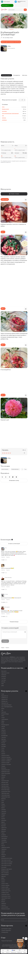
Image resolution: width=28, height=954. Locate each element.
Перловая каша (5, 793)
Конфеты (3, 834)
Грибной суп (4, 697)
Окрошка (3, 712)
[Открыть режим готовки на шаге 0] (25, 199)
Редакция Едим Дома (6, 940)
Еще (25, 469)
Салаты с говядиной (6, 759)
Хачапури (3, 820)
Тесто (2, 800)
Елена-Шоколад (8, 577)
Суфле (3, 853)
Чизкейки (3, 840)
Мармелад (4, 842)
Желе (2, 843)
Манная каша (4, 782)
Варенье (3, 876)
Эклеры (3, 851)
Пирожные (4, 838)
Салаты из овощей (6, 764)
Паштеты (3, 737)
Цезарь (3, 777)
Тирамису (3, 849)
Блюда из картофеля (6, 869)
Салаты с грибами (5, 760)
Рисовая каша (5, 784)
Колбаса (3, 732)
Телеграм (3, 674)
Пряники (3, 829)
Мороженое (4, 836)
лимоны (4, 118)
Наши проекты (7, 926)
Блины (3, 807)
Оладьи (3, 815)
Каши (2, 779)
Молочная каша (5, 789)
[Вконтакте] (2, 477)
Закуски (3, 730)
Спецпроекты (4, 932)
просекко (4, 111)
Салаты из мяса (5, 755)
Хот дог (3, 742)
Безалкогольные (5, 908)
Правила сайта (5, 946)
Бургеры (3, 739)
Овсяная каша (5, 786)
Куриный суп (4, 696)
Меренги (3, 854)
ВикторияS (7, 607)
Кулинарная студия (6, 928)
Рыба (2, 723)
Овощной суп (4, 703)
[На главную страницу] (4, 9)
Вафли (3, 822)
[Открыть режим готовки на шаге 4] (25, 395)
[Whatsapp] (12, 477)
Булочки (3, 825)
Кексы (2, 816)
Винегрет (3, 768)
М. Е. (6, 547)
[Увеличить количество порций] (24, 100)
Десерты (3, 831)
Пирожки (3, 811)
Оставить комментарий (14, 543)
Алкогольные (4, 907)
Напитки (3, 905)
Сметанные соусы (5, 896)
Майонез (3, 903)
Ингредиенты (16, 75)
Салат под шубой (5, 773)
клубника (4, 120)
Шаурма (3, 744)
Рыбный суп (4, 701)
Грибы (3, 728)
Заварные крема (5, 847)
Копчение (3, 867)
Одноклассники (5, 673)
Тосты (2, 748)
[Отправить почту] (25, 920)
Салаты (3, 753)
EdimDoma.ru (12, 657)
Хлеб (2, 802)
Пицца (3, 804)
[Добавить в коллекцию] (26, 941)
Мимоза (3, 775)
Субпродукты (4, 719)
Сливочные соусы (5, 890)
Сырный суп (4, 699)
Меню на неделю (5, 5)
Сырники (3, 813)
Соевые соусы (5, 892)
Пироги (3, 806)
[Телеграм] (9, 477)
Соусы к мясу (4, 883)
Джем (2, 878)
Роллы (3, 751)
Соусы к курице (5, 885)
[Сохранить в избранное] (26, 938)
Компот (3, 880)
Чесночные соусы (5, 898)
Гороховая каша (5, 795)
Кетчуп (3, 901)
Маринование (4, 874)
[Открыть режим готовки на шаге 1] (25, 232)
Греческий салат (5, 770)
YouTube (3, 678)
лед (3, 115)
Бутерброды (4, 735)
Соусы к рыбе (4, 887)
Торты (2, 833)
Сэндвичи (3, 741)
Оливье (3, 766)
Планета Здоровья (7, 1)
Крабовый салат (5, 771)
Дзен (2, 685)
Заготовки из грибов (6, 863)
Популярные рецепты (9, 691)
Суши (2, 750)
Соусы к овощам (5, 889)
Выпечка (3, 798)
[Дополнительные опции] (26, 947)
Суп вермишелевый (6, 705)
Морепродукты (5, 724)
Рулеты (3, 818)
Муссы (3, 845)
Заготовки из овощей (6, 862)
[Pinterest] (16, 477)
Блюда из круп (5, 871)
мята (3, 107)
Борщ (2, 708)
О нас (3, 938)
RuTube (3, 682)
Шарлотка (3, 827)
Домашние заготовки (6, 858)
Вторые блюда (5, 714)
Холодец (3, 746)
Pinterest (3, 676)
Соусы (3, 881)
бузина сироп (5, 109)
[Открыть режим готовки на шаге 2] (25, 309)
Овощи (3, 726)
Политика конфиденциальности (15, 946)
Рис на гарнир (5, 872)
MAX (2, 683)
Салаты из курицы (5, 757)
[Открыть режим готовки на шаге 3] (25, 345)
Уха (2, 710)
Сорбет (3, 856)
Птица (2, 717)
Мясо (2, 715)
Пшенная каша (5, 780)
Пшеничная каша (5, 797)
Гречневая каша (5, 788)
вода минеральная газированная (10, 113)
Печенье (3, 809)
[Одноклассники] (5, 477)
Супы (2, 694)
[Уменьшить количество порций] (20, 100)
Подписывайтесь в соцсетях (12, 668)
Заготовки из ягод (6, 865)
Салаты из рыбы (5, 762)
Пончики (3, 824)
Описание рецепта (6, 75)
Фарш (2, 721)
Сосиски (3, 733)
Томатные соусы (5, 894)
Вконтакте (3, 671)
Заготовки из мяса (6, 860)
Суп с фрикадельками (6, 706)
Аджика (3, 899)
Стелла (6, 594)
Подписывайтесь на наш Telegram (21, 1)
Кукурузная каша (5, 791)
